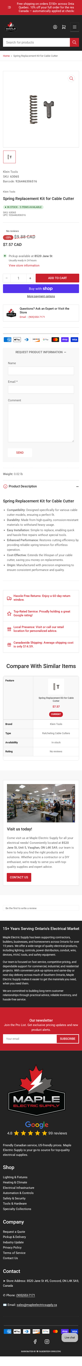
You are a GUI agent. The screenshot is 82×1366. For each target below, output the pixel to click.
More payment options (41, 296)
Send (20, 452)
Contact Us (19, 877)
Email (23, 316)
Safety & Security (14, 1198)
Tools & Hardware (15, 1203)
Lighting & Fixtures (15, 1177)
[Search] (74, 42)
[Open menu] (74, 27)
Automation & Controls (18, 1193)
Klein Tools (10, 172)
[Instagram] (47, 1341)
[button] (4, 231)
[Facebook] (35, 1341)
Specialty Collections (17, 1209)
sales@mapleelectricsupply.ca (37, 1305)
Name (12, 363)
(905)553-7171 (36, 316)
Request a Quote (14, 1232)
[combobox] (41, 42)
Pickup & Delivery (14, 1237)
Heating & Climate (15, 1182)
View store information (24, 265)
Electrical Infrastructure (18, 1188)
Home (6, 55)
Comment (14, 400)
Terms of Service (14, 1253)
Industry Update (13, 1242)
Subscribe (67, 1039)
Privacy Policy (12, 1247)
